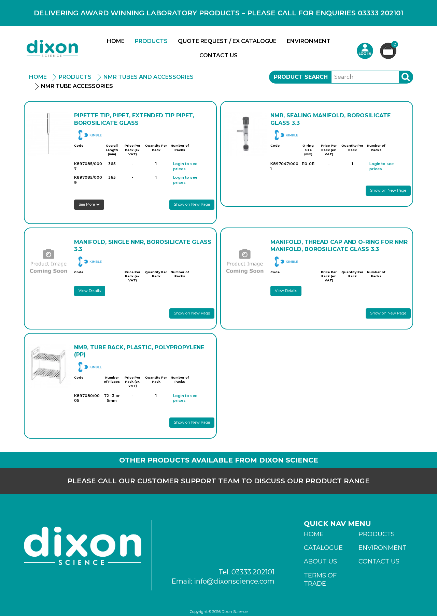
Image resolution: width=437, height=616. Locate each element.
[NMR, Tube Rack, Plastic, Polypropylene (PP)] (48, 366)
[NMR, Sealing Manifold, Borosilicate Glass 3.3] (245, 134)
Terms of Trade (320, 579)
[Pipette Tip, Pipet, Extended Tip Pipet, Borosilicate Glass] (48, 134)
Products (151, 41)
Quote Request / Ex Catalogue (227, 41)
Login (365, 51)
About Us (320, 561)
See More (87, 204)
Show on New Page (192, 204)
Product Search (301, 77)
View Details (90, 290)
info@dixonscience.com (234, 581)
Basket (394, 45)
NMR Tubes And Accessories (148, 77)
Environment (308, 41)
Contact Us (218, 55)
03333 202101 (252, 572)
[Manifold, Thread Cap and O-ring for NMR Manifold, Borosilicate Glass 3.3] (245, 260)
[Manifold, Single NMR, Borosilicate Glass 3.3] (48, 260)
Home (116, 41)
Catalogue (323, 548)
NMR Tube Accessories (77, 86)
